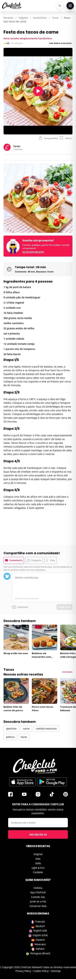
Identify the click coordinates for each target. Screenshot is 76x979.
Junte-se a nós (38, 901)
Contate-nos (38, 897)
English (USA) (40, 935)
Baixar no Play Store (52, 781)
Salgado (23, 17)
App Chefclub (38, 892)
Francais (40, 921)
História (38, 888)
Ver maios (67, 672)
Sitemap (56, 971)
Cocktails (38, 872)
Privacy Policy (23, 971)
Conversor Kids (38, 906)
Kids (38, 858)
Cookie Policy (41, 971)
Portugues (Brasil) (40, 953)
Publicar (64, 607)
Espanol (40, 939)
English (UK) (40, 930)
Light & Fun (38, 867)
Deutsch (40, 926)
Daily (38, 863)
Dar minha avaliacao (60, 43)
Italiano (40, 948)
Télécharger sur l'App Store (22, 781)
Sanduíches (40, 17)
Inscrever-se (38, 834)
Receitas (8, 17)
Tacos (55, 17)
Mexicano (40, 944)
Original (38, 854)
